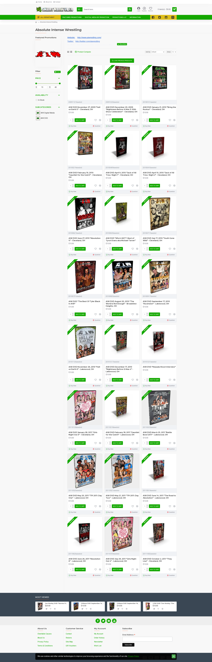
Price (38, 78)
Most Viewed (42, 597)
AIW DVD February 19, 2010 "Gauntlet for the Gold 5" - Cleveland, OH (85, 175)
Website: (71, 37)
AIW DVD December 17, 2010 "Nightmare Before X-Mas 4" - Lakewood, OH (119, 369)
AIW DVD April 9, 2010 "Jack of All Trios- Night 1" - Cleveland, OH (121, 174)
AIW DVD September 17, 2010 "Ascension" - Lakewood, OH (156, 302)
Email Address (128, 635)
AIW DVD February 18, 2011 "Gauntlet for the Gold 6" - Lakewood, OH (122, 433)
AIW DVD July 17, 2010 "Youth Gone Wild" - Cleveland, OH (158, 239)
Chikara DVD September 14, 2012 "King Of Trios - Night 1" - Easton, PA (92, 603)
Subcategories (43, 107)
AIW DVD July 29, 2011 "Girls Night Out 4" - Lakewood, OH (121, 560)
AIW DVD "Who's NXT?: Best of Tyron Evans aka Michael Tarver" (121, 239)
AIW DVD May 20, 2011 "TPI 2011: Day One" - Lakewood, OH (85, 497)
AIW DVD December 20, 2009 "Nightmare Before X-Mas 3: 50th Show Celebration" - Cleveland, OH (121, 109)
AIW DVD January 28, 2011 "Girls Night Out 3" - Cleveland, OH (83, 433)
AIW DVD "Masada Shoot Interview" (159, 367)
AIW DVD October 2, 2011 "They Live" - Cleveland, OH (157, 560)
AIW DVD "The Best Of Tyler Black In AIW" (84, 302)
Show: (169, 52)
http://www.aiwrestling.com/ (89, 37)
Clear (58, 72)
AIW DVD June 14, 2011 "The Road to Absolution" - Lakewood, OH (159, 497)
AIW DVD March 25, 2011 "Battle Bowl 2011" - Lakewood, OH (157, 433)
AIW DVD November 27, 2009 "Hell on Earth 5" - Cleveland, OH (84, 108)
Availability (41, 95)
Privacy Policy (133, 656)
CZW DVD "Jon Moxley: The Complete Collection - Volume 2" (164, 603)
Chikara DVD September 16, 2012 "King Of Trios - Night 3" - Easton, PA (128, 603)
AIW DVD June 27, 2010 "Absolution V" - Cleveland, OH (84, 239)
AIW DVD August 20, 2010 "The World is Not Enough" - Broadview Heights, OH (121, 303)
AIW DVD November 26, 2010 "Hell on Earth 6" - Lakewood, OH (84, 368)
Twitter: (70, 41)
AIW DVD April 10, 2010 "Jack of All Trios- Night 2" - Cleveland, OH (158, 174)
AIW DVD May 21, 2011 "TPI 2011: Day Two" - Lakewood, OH (122, 497)
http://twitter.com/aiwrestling (87, 41)
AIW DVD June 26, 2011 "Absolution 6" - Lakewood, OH (84, 560)
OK (174, 656)
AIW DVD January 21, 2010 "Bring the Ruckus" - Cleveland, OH (159, 108)
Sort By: (148, 52)
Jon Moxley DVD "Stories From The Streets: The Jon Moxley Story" (56, 603)
